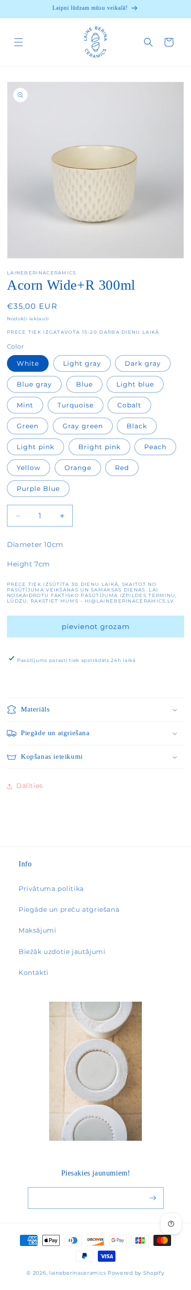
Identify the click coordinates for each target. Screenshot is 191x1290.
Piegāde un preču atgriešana (69, 909)
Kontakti (34, 972)
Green (27, 426)
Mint (25, 405)
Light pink (35, 447)
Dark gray (143, 363)
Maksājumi (37, 930)
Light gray (82, 363)
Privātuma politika (51, 888)
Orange (77, 468)
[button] (18, 42)
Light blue (135, 384)
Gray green (83, 426)
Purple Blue (38, 488)
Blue (84, 384)
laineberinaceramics (77, 1273)
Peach (155, 447)
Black (137, 426)
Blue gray (34, 384)
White (28, 363)
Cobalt (129, 405)
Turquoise (75, 405)
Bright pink (99, 447)
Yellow (28, 468)
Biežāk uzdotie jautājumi (62, 951)
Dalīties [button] (29, 786)
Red (122, 468)
